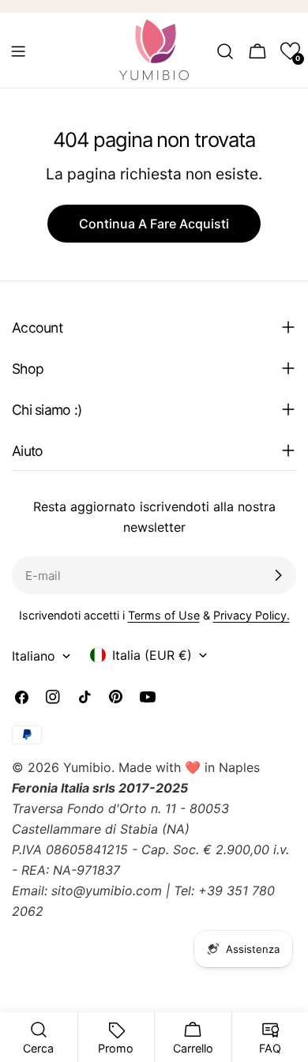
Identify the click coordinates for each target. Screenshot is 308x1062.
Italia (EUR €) (152, 655)
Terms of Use (164, 615)
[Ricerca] (225, 51)
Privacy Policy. (251, 615)
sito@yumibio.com (106, 890)
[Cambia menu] (18, 51)
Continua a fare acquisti (154, 224)
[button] (290, 51)
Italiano (33, 656)
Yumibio (87, 767)
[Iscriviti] (278, 575)
